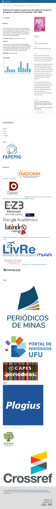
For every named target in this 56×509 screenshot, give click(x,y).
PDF (37, 36)
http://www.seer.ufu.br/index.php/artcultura (34, 490)
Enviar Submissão (8, 122)
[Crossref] (28, 483)
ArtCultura (7, 1)
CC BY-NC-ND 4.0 (37, 64)
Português (5, 135)
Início (4, 5)
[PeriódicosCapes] (20, 380)
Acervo (8, 5)
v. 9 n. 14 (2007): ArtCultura (18, 5)
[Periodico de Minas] (28, 332)
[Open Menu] (2, 1)
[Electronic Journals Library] (14, 217)
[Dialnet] (28, 178)
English (5, 131)
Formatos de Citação (39, 112)
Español (5, 133)
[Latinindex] (16, 235)
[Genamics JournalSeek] (30, 217)
